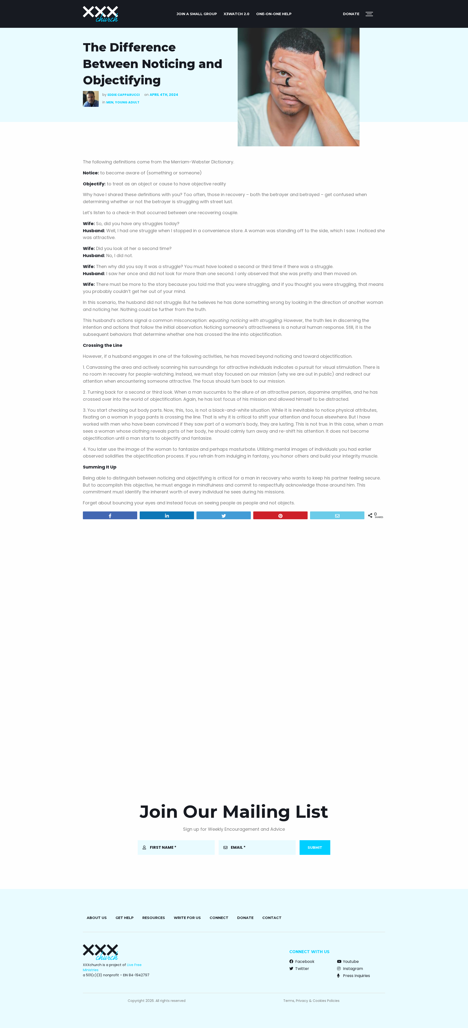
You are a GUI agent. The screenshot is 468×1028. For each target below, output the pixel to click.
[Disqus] (234, 586)
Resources (153, 918)
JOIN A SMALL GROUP (197, 14)
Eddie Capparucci (123, 94)
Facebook (304, 961)
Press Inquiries (356, 976)
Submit (315, 847)
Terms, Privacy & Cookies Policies (311, 1000)
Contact (272, 918)
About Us (97, 918)
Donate (351, 14)
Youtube (350, 961)
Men (109, 102)
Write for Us (187, 918)
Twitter (301, 969)
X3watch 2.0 (236, 14)
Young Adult (127, 102)
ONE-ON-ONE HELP (274, 14)
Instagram (352, 969)
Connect (219, 918)
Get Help (125, 918)
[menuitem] (197, 14)
